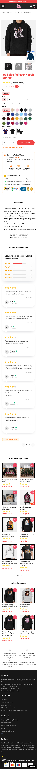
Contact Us (4, 728)
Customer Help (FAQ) (7, 731)
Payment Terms (6, 723)
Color (4, 106)
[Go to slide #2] (18, 66)
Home (3, 12)
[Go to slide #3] (29, 66)
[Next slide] (33, 38)
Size (3, 96)
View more (18, 575)
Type (3, 90)
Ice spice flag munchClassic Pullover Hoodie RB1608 (9, 634)
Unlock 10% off (4, 760)
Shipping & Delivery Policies (9, 720)
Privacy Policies (6, 705)
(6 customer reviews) (17, 82)
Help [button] (33, 766)
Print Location (6, 126)
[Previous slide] (4, 38)
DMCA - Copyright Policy (8, 708)
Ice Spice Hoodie (25, 12)
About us (4, 699)
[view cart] (34, 6)
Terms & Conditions (7, 702)
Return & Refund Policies (8, 725)
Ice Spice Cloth (12, 12)
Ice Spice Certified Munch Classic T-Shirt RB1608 (26, 563)
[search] (31, 6)
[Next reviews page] (33, 445)
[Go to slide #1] (8, 66)
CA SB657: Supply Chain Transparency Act (14, 711)
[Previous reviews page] (23, 445)
